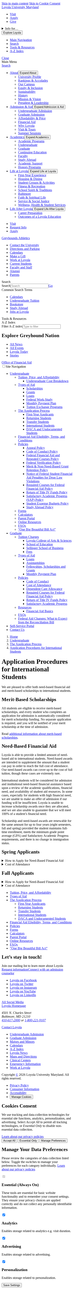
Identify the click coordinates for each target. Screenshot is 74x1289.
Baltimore (24, 193)
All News (16, 344)
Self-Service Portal (22, 626)
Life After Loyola (21, 209)
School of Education (39, 544)
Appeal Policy (35, 448)
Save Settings (11, 1285)
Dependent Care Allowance (44, 589)
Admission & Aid (21, 106)
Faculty (23, 156)
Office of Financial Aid (17, 362)
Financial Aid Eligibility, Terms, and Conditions (41, 922)
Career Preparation (30, 213)
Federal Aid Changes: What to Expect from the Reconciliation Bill (42, 620)
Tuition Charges (28, 537)
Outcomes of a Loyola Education (39, 216)
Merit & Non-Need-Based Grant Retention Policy (47, 468)
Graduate (24, 148)
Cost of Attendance (38, 585)
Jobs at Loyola (19, 311)
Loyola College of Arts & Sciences (49, 540)
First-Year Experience (32, 175)
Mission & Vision (29, 99)
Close (5, 58)
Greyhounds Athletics (16, 238)
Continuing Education (32, 152)
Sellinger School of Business (45, 548)
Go (51, 285)
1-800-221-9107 (35, 1020)
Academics (17, 137)
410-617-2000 (11, 1020)
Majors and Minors (22, 1041)
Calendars (16, 252)
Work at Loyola (20, 260)
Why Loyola (26, 125)
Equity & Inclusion (30, 88)
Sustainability (27, 91)
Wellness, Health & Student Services (42, 205)
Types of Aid (26, 384)
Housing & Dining (30, 179)
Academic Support (30, 163)
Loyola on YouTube (23, 991)
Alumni (15, 271)
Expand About (28, 72)
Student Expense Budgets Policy (47, 503)
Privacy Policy (19, 1085)
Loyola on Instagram (23, 987)
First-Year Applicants (40, 414)
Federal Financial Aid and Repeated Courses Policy (43, 457)
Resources (24, 607)
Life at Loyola (19, 171)
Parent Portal (26, 518)
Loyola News (19, 1053)
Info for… (11, 28)
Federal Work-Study (39, 399)
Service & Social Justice (33, 201)
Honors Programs (29, 167)
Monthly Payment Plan (41, 403)
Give (13, 21)
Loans (30, 396)
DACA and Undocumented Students (42, 918)
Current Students (21, 263)
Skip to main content (15, 3)
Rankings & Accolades (33, 80)
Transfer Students (37, 422)
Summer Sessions (29, 133)
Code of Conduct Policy (42, 451)
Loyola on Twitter (21, 984)
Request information (15, 969)
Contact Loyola (12, 1027)
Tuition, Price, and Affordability (38, 377)
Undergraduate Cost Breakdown (47, 381)
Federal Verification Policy (43, 462)
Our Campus (26, 84)
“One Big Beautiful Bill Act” (37, 529)
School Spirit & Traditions (35, 190)
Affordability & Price (32, 118)
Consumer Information (24, 1089)
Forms (22, 511)
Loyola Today (19, 351)
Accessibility (18, 1093)
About (14, 72)
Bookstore (16, 304)
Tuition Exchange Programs (44, 407)
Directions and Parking (25, 249)
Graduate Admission (31, 114)
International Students (40, 425)
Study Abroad (27, 159)
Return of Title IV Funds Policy (46, 492)
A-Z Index (17, 1049)
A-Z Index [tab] (17, 51)
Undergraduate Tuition (24, 300)
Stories (14, 355)
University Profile (29, 77)
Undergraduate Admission (35, 111)
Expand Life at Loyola (43, 171)
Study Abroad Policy (39, 507)
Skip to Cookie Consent (44, 3)
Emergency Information (25, 1064)
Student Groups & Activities (36, 182)
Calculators (25, 514)
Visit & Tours (27, 129)
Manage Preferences (53, 1140)
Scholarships (34, 388)
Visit (13, 14)
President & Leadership (33, 103)
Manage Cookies (21, 1096)
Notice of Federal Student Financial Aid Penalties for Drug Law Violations (49, 477)
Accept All (9, 1140)
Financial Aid (27, 122)
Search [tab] (14, 43)
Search (6, 65)
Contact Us (17, 629)
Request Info (18, 227)
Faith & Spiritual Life (32, 197)
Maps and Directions (23, 1056)
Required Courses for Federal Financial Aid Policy (45, 486)
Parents (14, 275)
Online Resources (29, 522)
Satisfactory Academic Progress (46, 603)
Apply (14, 18)
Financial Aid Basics (39, 611)
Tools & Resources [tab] (22, 47)
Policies (23, 444)
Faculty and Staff (21, 267)
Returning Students (38, 418)
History (23, 95)
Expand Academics (37, 137)
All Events (17, 348)
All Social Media (13, 1002)
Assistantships (35, 563)
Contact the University (24, 245)
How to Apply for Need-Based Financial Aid (34, 860)
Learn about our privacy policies (23, 1136)
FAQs (22, 525)
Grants (30, 392)
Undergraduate (27, 145)
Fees (29, 551)
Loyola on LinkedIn (23, 995)
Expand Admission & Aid (49, 106)
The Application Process (34, 410)
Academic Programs (31, 141)
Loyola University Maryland (20, 7)
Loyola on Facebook (23, 980)
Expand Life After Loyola (49, 209)
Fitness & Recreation (31, 186)
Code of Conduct (37, 581)
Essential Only (28, 1140)
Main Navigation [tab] (21, 40)
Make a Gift (17, 256)
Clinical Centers (20, 1060)
